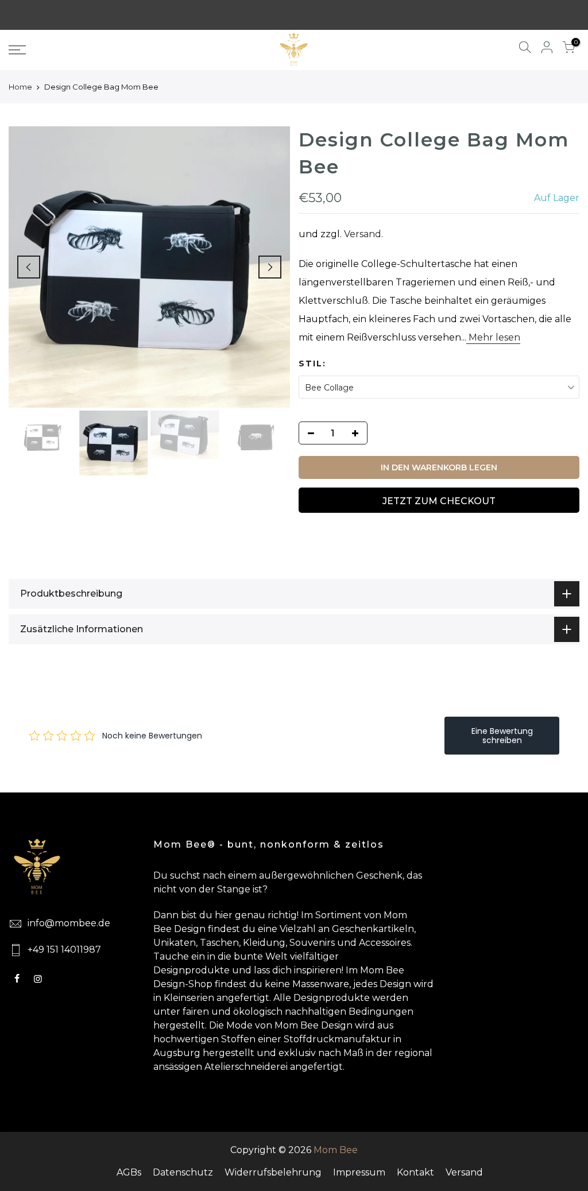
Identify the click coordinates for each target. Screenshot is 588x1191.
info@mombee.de (69, 923)
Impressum (359, 1172)
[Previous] (28, 267)
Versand (362, 234)
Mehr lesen (493, 337)
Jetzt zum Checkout (439, 501)
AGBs (129, 1172)
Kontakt (415, 1172)
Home (20, 86)
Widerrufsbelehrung (273, 1172)
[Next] (269, 267)
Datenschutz (183, 1172)
